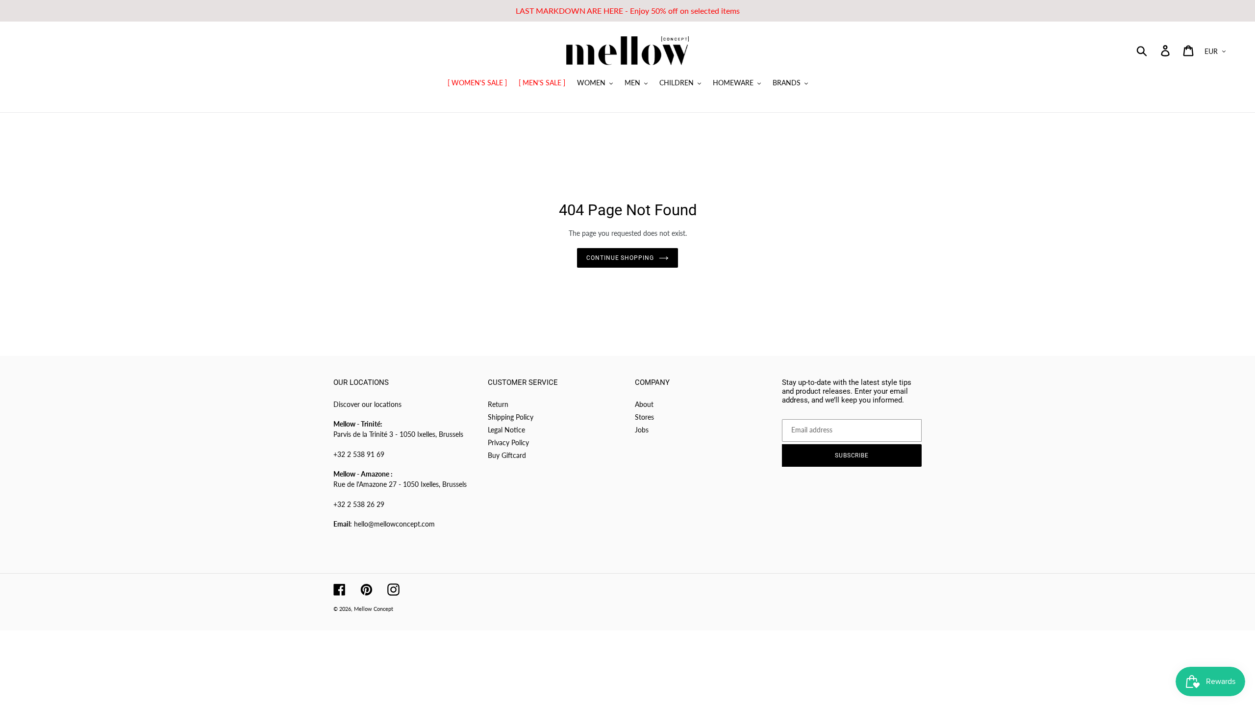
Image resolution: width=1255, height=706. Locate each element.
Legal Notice (506, 430)
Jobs (642, 430)
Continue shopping (620, 257)
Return (498, 404)
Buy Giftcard (507, 455)
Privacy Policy (508, 442)
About (644, 404)
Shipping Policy (510, 417)
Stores (644, 417)
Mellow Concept (373, 608)
